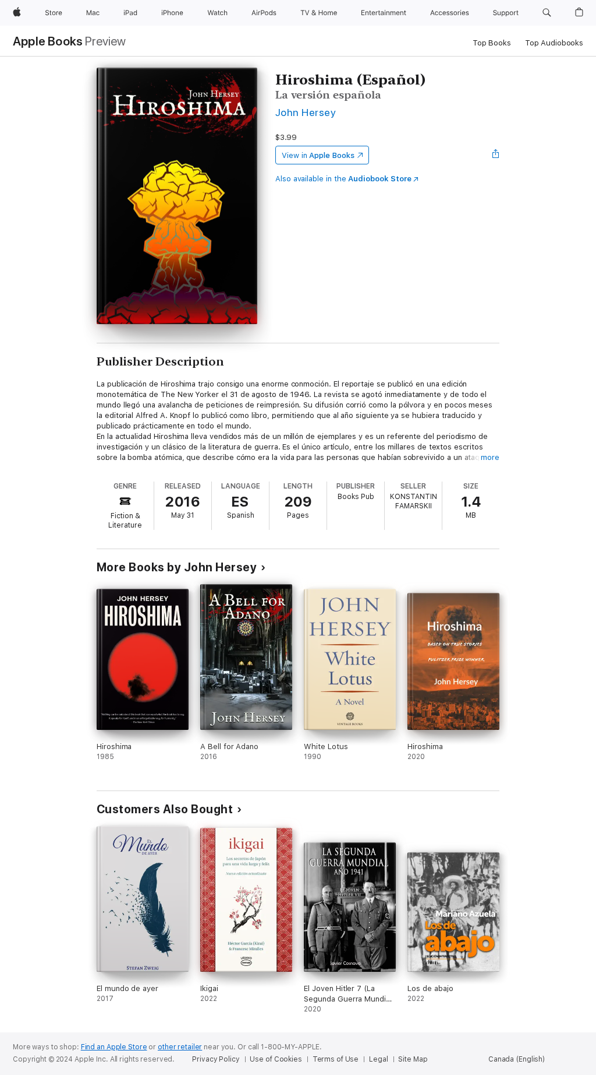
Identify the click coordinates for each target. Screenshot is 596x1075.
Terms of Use (336, 1059)
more (490, 457)
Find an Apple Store (114, 1047)
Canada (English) (516, 1059)
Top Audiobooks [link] (554, 42)
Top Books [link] (492, 42)
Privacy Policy (215, 1059)
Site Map (412, 1059)
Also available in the (343, 178)
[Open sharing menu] (495, 155)
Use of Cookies (275, 1059)
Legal (378, 1059)
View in (318, 155)
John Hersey (305, 112)
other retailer (180, 1047)
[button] (547, 13)
